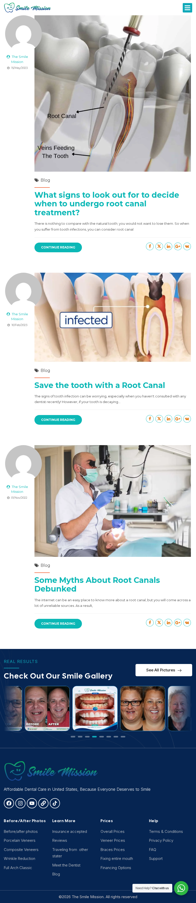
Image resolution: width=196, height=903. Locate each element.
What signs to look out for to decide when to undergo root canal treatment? (106, 203)
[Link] (43, 803)
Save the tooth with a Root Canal (99, 385)
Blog (45, 180)
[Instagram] (20, 803)
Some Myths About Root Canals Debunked (97, 584)
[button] (187, 8)
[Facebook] (9, 803)
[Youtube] (32, 803)
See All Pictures (160, 670)
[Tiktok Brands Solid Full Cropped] (55, 803)
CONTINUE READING (58, 247)
